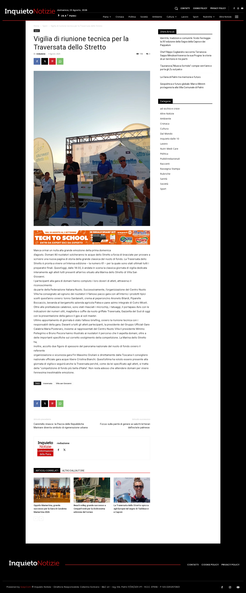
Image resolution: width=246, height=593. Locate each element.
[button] (176, 8)
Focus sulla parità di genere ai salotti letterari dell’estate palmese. (125, 426)
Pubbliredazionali (170, 158)
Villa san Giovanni (63, 383)
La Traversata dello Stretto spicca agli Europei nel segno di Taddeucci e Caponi (131, 508)
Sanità (163, 178)
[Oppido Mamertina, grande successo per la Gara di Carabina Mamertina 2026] (52, 490)
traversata (47, 383)
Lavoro (164, 143)
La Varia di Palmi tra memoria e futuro (180, 77)
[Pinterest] (52, 61)
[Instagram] (238, 9)
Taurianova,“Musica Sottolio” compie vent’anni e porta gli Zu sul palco (186, 68)
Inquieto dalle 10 (169, 138)
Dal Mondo (166, 133)
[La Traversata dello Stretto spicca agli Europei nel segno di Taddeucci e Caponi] (132, 490)
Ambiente (165, 118)
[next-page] (41, 519)
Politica (164, 153)
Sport (45, 25)
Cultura (164, 128)
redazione (41, 53)
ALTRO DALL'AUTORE (73, 470)
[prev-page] (36, 519)
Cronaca (164, 123)
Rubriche (165, 173)
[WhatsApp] (60, 61)
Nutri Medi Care (169, 148)
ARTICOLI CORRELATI (47, 470)
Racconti (165, 163)
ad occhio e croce (170, 108)
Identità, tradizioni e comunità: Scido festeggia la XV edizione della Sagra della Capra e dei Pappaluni (185, 41)
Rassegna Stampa (170, 168)
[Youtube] (242, 9)
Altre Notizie (167, 113)
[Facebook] (234, 9)
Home (36, 25)
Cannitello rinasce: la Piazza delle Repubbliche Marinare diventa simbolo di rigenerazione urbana (61, 426)
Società (164, 183)
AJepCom (25, 586)
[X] (44, 61)
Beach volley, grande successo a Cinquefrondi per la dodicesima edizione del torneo (90, 508)
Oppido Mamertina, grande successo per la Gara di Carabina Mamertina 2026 (50, 508)
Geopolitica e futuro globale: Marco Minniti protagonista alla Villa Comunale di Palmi (182, 86)
